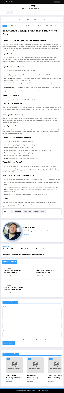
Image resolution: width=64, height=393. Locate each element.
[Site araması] (8, 12)
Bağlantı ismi (5, 322)
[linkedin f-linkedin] (55, 2)
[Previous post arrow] (60, 248)
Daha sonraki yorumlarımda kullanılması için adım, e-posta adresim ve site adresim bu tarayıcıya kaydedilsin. (26, 339)
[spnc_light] (11, 12)
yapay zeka (32, 25)
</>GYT (31, 6)
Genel (5, 25)
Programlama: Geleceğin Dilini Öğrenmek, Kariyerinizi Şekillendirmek (13, 271)
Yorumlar (4, 306)
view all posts (26, 234)
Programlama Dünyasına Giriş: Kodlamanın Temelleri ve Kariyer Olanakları (31, 377)
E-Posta (4, 331)
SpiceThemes (45, 390)
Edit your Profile (45, 231)
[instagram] (57, 2)
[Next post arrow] (60, 254)
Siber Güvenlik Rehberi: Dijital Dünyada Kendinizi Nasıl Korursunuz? (23, 249)
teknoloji (28, 25)
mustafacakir (40, 25)
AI (11, 25)
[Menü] (3, 12)
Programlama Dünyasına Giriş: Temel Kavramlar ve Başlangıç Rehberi (23, 254)
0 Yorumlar (56, 25)
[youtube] (59, 2)
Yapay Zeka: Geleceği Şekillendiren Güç (52, 377)
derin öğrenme (15, 25)
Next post (5, 252)
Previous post (6, 246)
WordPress (31, 390)
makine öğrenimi (22, 25)
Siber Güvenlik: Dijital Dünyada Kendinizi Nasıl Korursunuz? (13, 288)
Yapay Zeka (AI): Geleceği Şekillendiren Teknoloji (10, 377)
